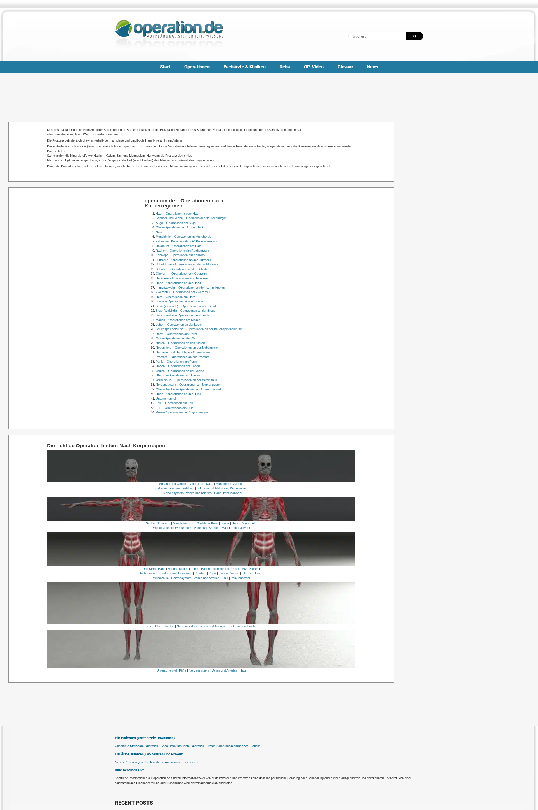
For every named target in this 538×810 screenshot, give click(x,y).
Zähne (237, 483)
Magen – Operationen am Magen (178, 319)
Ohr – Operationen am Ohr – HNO (179, 227)
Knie (149, 626)
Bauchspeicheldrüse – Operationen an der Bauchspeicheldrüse (199, 329)
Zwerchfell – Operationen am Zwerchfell (183, 292)
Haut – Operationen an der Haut (177, 213)
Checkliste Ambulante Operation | (183, 745)
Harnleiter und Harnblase (175, 573)
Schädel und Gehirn (172, 483)
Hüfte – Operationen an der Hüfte (178, 393)
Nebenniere (148, 573)
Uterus (246, 573)
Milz (244, 568)
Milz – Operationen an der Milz (176, 338)
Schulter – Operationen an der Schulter (182, 269)
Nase (159, 232)
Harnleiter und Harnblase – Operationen (183, 352)
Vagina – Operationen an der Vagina (180, 370)
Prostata (200, 573)
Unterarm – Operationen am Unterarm (182, 278)
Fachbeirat (191, 762)
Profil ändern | (154, 762)
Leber (195, 568)
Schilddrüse (220, 488)
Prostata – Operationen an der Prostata (182, 356)
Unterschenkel (166, 398)
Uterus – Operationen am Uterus (178, 375)
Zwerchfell (248, 523)
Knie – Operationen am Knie (175, 403)
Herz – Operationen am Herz (175, 296)
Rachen (174, 488)
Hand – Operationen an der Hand (178, 282)
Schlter (151, 523)
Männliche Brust (184, 523)
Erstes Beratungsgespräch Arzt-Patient (233, 745)
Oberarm (164, 523)
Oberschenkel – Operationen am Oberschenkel (188, 389)
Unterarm (149, 568)
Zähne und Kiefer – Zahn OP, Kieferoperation (186, 241)
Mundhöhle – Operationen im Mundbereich (184, 236)
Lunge (225, 523)
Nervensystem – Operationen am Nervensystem (189, 384)
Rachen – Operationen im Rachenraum (182, 250)
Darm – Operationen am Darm (176, 333)
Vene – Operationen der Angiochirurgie (182, 412)
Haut (217, 493)
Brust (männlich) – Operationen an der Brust (186, 306)
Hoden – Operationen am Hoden (178, 366)
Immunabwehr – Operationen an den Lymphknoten (190, 287)
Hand (161, 568)
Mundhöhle (223, 483)
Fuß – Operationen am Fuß (174, 407)
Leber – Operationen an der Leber (179, 324)
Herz (235, 523)
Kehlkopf (188, 488)
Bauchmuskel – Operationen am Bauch (182, 315)
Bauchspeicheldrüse (215, 568)
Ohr (200, 483)
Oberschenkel (164, 626)
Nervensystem (173, 493)
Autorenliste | (174, 762)
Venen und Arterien (199, 493)
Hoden (223, 573)
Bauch (172, 568)
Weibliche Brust (207, 523)
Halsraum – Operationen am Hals (178, 245)
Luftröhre (203, 488)
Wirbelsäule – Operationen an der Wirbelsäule (187, 380)
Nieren (253, 568)
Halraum (161, 488)
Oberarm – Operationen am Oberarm (181, 273)
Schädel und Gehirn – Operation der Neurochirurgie (191, 218)
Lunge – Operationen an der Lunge (179, 301)
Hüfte (257, 573)
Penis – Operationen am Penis (176, 361)
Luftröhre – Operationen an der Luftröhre (183, 259)
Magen (183, 568)
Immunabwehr (232, 493)
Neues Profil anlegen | (130, 762)
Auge (192, 483)
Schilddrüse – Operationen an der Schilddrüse (187, 264)
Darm (235, 568)
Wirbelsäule (238, 488)
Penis (212, 573)
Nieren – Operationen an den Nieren (180, 343)
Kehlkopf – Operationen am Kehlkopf (180, 255)
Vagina (234, 573)
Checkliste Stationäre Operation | (137, 745)
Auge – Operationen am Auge (176, 223)
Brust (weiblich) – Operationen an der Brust (185, 310)
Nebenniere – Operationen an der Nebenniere (187, 347)
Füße (182, 670)
